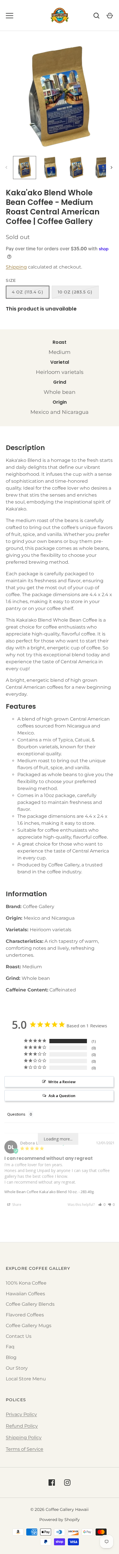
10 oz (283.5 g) (75, 292)
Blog (11, 1357)
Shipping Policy (24, 1437)
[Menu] (9, 15)
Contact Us (18, 1336)
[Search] (96, 15)
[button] (101, 1204)
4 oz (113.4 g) (27, 292)
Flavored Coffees (25, 1315)
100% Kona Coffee (26, 1283)
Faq (10, 1346)
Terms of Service (24, 1449)
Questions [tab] (16, 1114)
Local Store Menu (26, 1379)
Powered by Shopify (59, 1519)
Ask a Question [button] (62, 1095)
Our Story (17, 1368)
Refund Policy (22, 1426)
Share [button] (16, 1204)
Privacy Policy (21, 1414)
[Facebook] (51, 1482)
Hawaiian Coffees (25, 1293)
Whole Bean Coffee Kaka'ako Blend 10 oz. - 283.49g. (49, 1191)
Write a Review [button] (62, 1081)
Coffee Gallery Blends (30, 1304)
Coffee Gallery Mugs (28, 1325)
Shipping (16, 267)
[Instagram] (67, 1482)
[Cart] (109, 15)
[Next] (112, 167)
